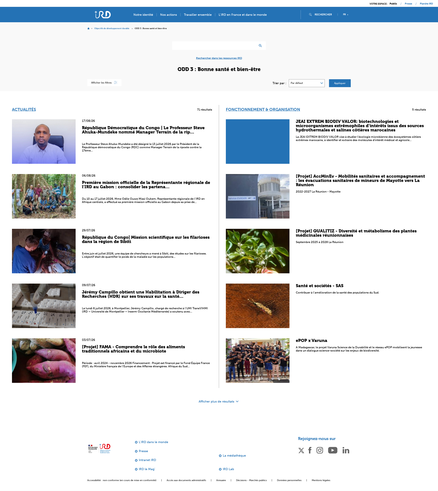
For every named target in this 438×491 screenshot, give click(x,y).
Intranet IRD (147, 460)
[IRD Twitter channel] (301, 450)
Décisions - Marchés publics (251, 480)
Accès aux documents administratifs (186, 480)
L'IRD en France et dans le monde (243, 14)
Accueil (88, 28)
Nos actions (168, 14)
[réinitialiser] (252, 45)
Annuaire (221, 480)
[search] (325, 14)
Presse (408, 4)
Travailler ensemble (198, 14)
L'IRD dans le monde (153, 442)
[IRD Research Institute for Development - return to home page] (99, 448)
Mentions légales (321, 480)
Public (393, 4)
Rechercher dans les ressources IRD (219, 58)
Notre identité (143, 14)
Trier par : (279, 83)
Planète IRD (426, 4)
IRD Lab (228, 469)
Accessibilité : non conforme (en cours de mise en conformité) (121, 480)
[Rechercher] (261, 45)
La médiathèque (234, 455)
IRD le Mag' (147, 469)
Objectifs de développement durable (111, 28)
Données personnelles (289, 480)
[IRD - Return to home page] (102, 14)
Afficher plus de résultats (217, 401)
